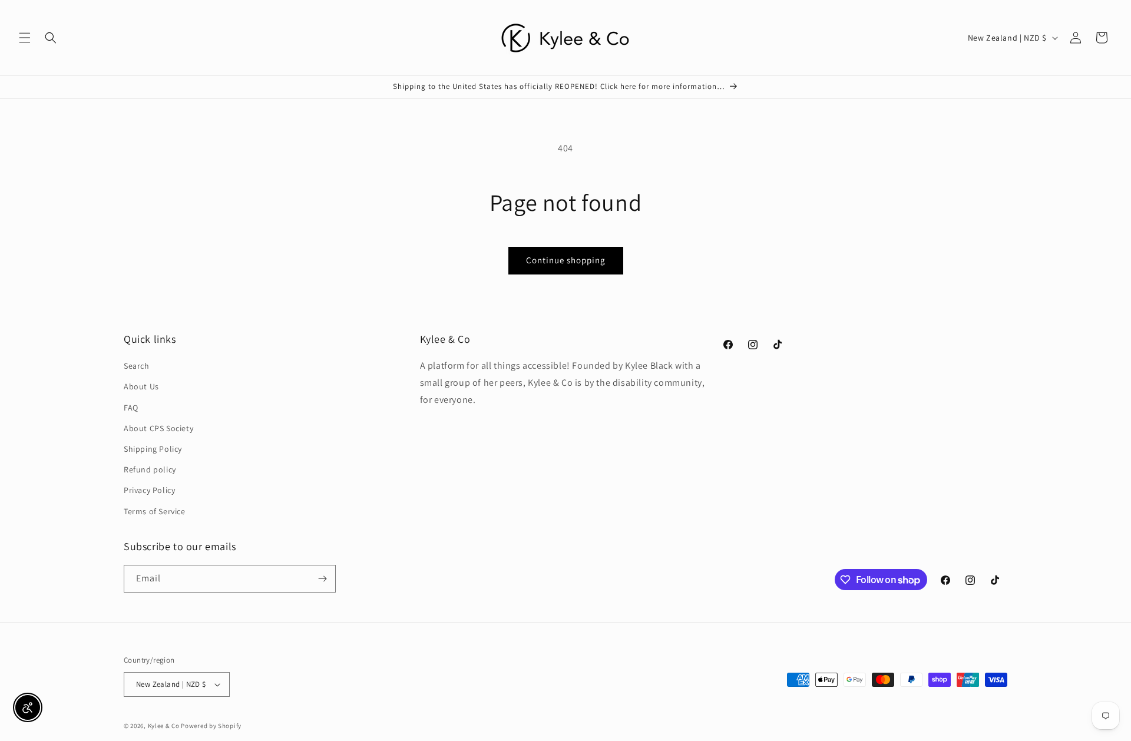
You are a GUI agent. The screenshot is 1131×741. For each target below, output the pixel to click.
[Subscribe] (322, 579)
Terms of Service (155, 511)
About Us (141, 386)
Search (137, 365)
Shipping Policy (153, 449)
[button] (25, 38)
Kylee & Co (164, 726)
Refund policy (150, 469)
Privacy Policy (149, 490)
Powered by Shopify (211, 726)
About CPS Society (158, 428)
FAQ (131, 407)
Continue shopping (566, 260)
